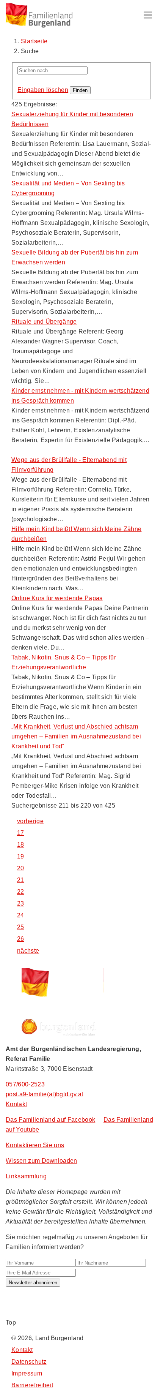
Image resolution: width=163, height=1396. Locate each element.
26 (20, 939)
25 (20, 927)
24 (20, 915)
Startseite (34, 41)
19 (20, 856)
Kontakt (16, 1104)
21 (20, 880)
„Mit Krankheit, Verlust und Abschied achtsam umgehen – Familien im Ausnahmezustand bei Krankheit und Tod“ (76, 736)
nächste (28, 950)
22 (20, 892)
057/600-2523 (25, 1084)
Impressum (26, 1373)
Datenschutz (29, 1361)
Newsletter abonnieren (33, 1282)
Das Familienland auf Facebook (50, 1119)
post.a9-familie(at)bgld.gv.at (44, 1094)
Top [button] (11, 1322)
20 (20, 868)
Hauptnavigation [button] (147, 15)
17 (20, 833)
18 (20, 844)
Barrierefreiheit (32, 1385)
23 (20, 903)
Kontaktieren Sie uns (35, 1145)
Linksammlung (26, 1176)
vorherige (30, 821)
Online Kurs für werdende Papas (57, 598)
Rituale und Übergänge (44, 321)
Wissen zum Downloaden (41, 1160)
